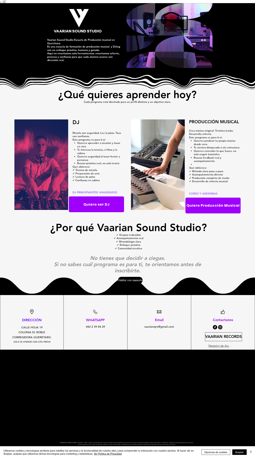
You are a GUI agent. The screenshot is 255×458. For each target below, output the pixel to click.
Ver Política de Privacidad (108, 453)
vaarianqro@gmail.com (159, 326)
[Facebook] (215, 327)
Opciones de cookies (215, 452)
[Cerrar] (251, 452)
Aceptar (239, 452)
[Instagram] (220, 327)
